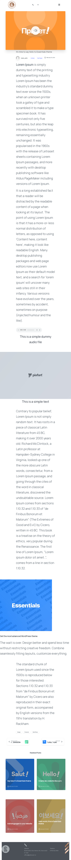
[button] (59, 4)
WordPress (35, 732)
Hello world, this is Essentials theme (50, 822)
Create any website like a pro (50, 781)
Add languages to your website (19, 823)
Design (19, 732)
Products (27, 732)
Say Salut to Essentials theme (19, 781)
